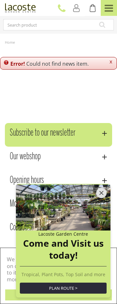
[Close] (101, 193)
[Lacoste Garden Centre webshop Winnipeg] (20, 7)
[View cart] (92, 8)
